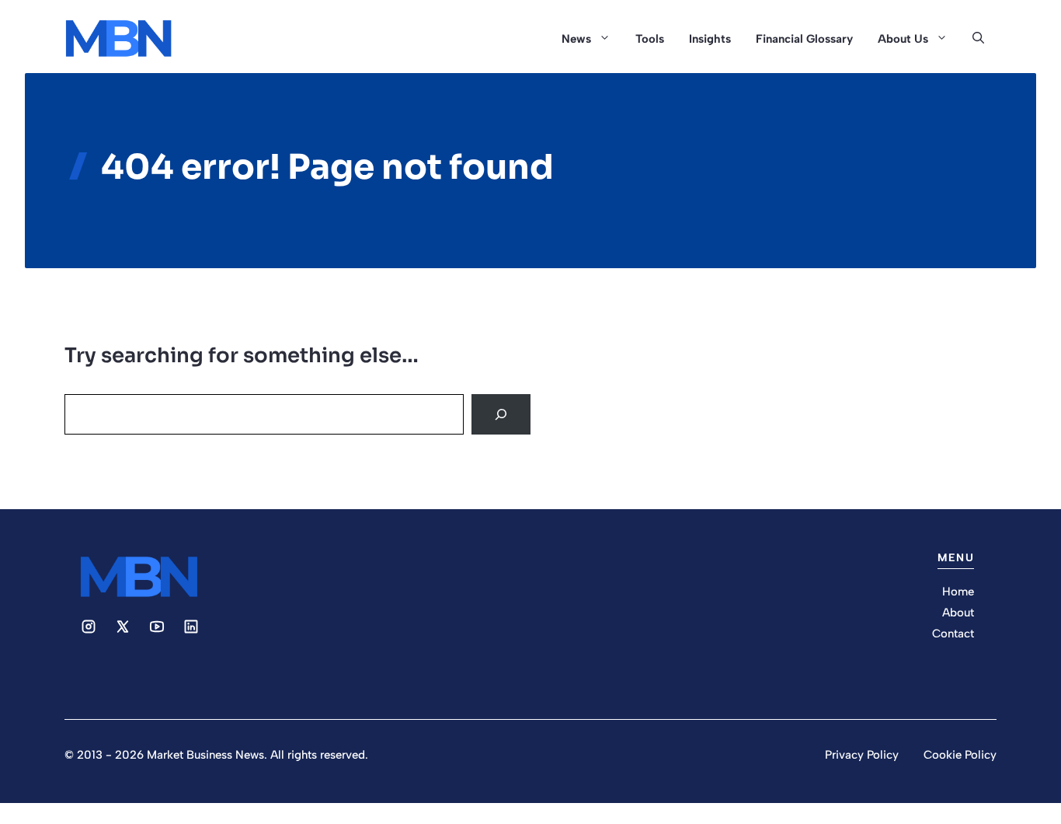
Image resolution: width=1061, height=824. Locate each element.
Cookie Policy (960, 755)
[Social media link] (88, 626)
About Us (903, 39)
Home (958, 592)
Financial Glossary (804, 39)
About (958, 613)
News (576, 39)
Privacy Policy (862, 755)
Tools (649, 39)
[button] (978, 39)
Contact (953, 634)
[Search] (500, 414)
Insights (710, 39)
